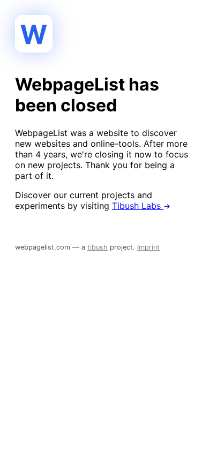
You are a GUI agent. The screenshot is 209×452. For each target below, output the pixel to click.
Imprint (148, 247)
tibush (97, 247)
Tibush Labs (137, 205)
